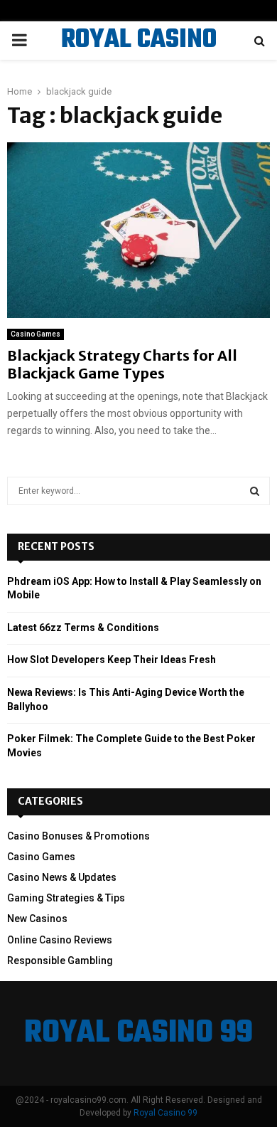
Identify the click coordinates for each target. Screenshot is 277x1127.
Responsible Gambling (60, 960)
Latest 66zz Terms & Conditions (83, 627)
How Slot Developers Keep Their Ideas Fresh (111, 659)
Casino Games (35, 334)
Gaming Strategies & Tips (66, 898)
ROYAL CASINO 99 (139, 58)
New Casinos (37, 918)
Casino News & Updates (61, 877)
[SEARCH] (254, 491)
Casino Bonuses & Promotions (78, 836)
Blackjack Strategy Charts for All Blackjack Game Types (122, 364)
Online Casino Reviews (59, 940)
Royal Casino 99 (165, 1113)
